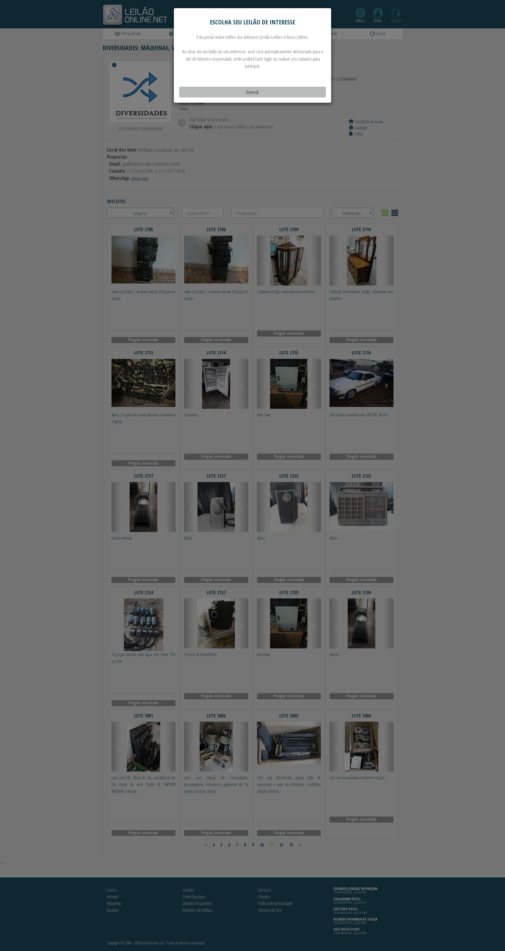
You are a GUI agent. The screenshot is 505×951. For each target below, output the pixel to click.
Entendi (252, 92)
